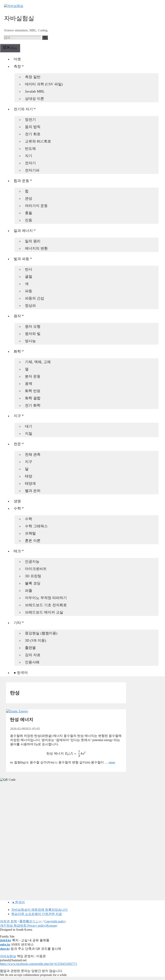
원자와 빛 (32, 334)
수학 (17, 508)
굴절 (28, 277)
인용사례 (32, 662)
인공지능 (32, 562)
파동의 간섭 (34, 298)
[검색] (45, 37)
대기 (28, 426)
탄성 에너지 (21, 719)
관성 (28, 198)
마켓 (17, 59)
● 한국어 (21, 673)
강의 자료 (32, 655)
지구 (17, 416)
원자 (17, 316)
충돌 (28, 213)
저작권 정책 (8, 921)
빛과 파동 (21, 259)
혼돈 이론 (32, 541)
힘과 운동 (21, 181)
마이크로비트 (36, 569)
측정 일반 (32, 77)
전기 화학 (32, 405)
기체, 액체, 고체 (38, 362)
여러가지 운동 (36, 206)
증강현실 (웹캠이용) (41, 633)
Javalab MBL (35, 91)
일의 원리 (32, 241)
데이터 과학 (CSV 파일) (44, 84)
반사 (28, 269)
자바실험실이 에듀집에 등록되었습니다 (39, 909)
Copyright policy (55, 921)
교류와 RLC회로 (38, 141)
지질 (28, 434)
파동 (28, 291)
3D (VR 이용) (35, 640)
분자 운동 (32, 376)
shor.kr (5, 948)
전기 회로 (32, 134)
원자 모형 (32, 326)
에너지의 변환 (36, 248)
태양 (28, 476)
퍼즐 (28, 591)
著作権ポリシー (30, 921)
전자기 (30, 163)
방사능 (30, 341)
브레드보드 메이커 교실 (44, 612)
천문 (17, 444)
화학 (17, 351)
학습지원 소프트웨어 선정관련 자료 (36, 914)
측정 (17, 66)
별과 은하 (32, 491)
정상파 (30, 306)
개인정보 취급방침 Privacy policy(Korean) (28, 925)
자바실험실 (19, 18)
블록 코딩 (32, 583)
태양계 (30, 483)
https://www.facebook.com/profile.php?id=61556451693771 (38, 964)
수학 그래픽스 (36, 526)
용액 (28, 384)
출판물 (30, 648)
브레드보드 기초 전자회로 (46, 605)
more (112, 762)
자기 (28, 156)
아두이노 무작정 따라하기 (46, 598)
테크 (17, 551)
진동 (28, 220)
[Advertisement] (30, 813)
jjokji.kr (5, 940)
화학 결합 (32, 398)
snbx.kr (5, 944)
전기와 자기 (23, 109)
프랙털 (30, 533)
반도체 (30, 149)
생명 (17, 501)
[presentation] (66, 753)
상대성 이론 (34, 99)
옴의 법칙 (32, 127)
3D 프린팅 (33, 576)
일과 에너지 (23, 231)
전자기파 (32, 170)
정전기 (30, 120)
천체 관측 (32, 454)
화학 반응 (32, 391)
